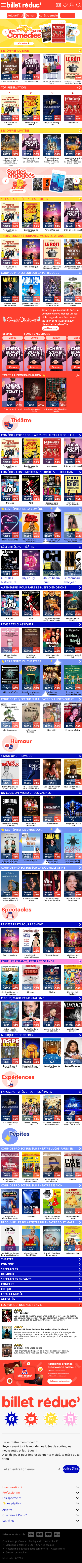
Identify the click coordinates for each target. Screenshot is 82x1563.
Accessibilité (58, 1548)
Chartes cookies (45, 1545)
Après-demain (48, 15)
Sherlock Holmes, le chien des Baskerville (35, 1329)
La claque (18, 1347)
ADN (16, 1312)
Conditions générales (14, 1541)
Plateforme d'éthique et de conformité (27, 1548)
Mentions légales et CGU (19, 1545)
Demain (31, 15)
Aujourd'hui (15, 15)
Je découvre (50, 328)
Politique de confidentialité (43, 1541)
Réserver (13, 367)
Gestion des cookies (17, 1552)
